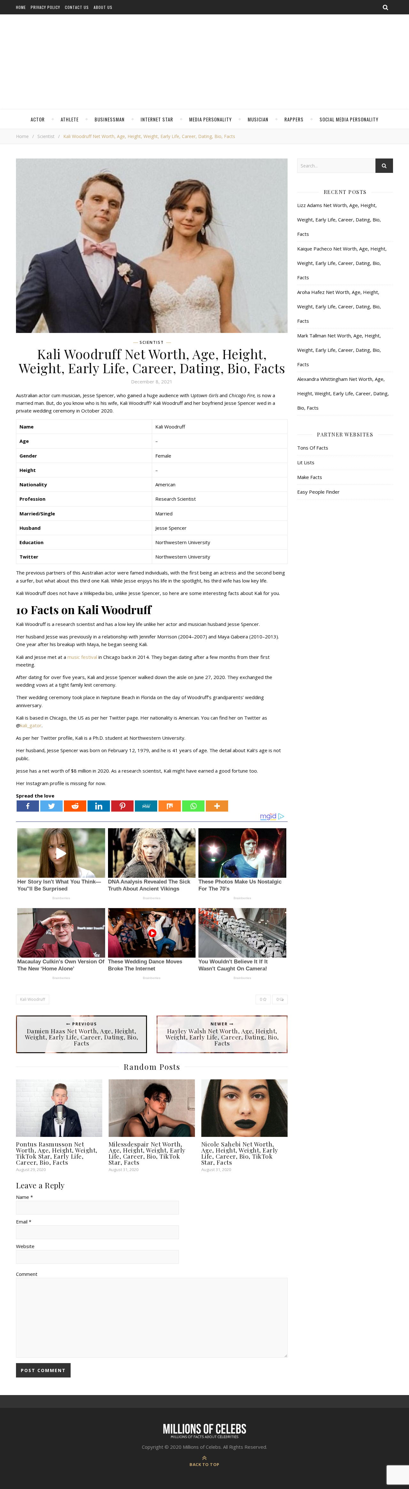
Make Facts (309, 477)
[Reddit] (75, 806)
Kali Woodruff (32, 999)
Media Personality (210, 119)
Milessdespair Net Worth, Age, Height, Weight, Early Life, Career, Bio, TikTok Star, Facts (147, 1153)
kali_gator (31, 725)
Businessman (110, 119)
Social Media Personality (349, 119)
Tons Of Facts (312, 447)
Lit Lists (305, 462)
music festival (82, 657)
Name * (24, 1197)
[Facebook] (28, 806)
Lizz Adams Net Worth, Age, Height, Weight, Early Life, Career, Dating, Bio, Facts (339, 219)
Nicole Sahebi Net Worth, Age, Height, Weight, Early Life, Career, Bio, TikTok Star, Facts (239, 1153)
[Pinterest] (122, 806)
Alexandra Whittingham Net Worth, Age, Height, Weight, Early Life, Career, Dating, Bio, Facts (343, 393)
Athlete (70, 119)
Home (21, 7)
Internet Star (157, 119)
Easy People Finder (318, 492)
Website (25, 1246)
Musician (258, 119)
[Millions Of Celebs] (204, 62)
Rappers (294, 119)
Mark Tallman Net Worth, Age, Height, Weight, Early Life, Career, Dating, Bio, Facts (339, 349)
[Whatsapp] (193, 806)
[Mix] (169, 806)
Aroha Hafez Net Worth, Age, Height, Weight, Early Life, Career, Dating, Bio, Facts (339, 306)
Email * (23, 1221)
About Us (103, 7)
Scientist (46, 136)
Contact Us (77, 7)
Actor (38, 119)
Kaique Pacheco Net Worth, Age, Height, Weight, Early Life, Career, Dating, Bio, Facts (342, 263)
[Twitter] (51, 806)
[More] (217, 806)
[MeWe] (146, 806)
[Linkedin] (99, 806)
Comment (26, 1274)
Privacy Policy (45, 7)
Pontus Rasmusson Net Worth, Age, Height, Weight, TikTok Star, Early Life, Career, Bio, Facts (56, 1153)
